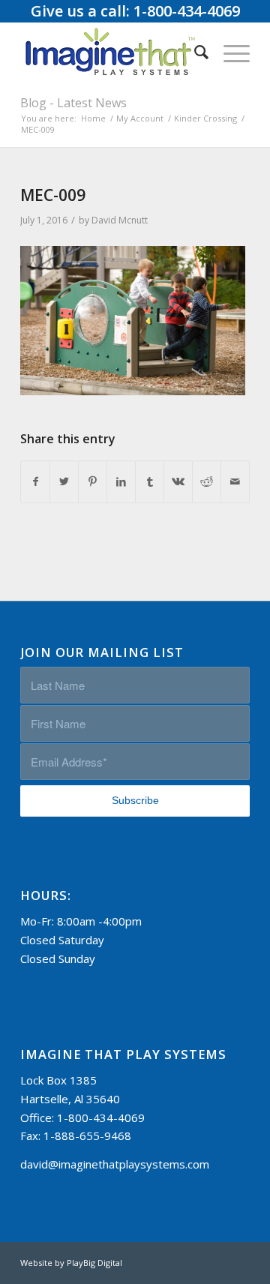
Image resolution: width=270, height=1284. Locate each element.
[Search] (193, 52)
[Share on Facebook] (35, 481)
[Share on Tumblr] (150, 481)
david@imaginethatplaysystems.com (114, 1164)
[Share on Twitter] (64, 481)
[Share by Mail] (235, 481)
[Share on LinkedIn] (121, 481)
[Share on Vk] (178, 481)
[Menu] (229, 52)
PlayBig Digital (94, 1262)
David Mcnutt (120, 220)
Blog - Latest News (73, 102)
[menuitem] (193, 52)
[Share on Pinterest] (92, 481)
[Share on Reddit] (206, 481)
